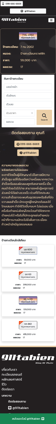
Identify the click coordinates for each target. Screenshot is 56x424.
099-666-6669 (13, 3)
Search (44, 119)
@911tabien (29, 11)
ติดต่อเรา (8, 389)
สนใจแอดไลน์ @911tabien (26, 419)
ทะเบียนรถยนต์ (12, 374)
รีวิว (4, 384)
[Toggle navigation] (51, 20)
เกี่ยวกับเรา (9, 369)
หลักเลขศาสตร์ (12, 379)
